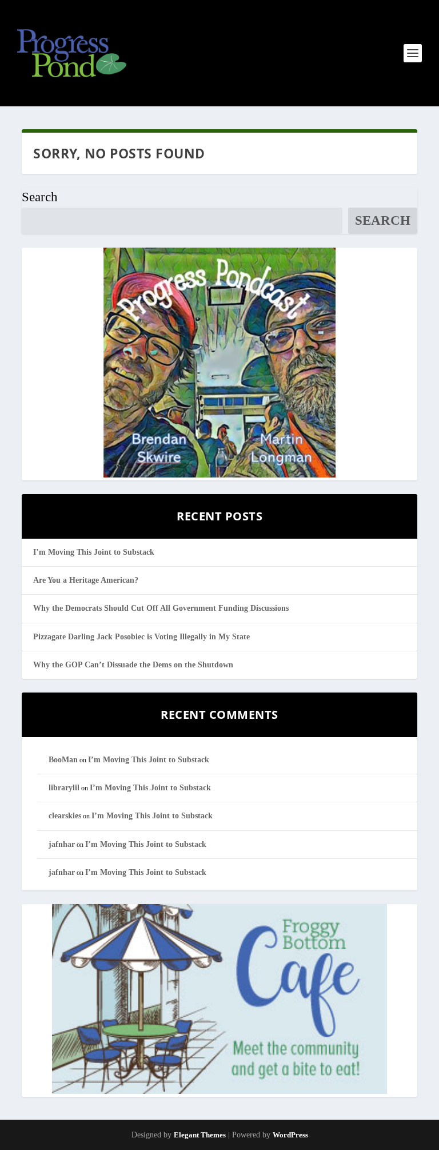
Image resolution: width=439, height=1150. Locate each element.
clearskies (65, 815)
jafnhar (62, 844)
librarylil (64, 787)
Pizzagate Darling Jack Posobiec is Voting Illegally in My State (141, 636)
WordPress (290, 1135)
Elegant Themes (200, 1135)
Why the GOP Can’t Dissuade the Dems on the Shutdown (133, 664)
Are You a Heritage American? (85, 580)
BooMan (63, 759)
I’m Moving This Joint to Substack (93, 552)
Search (40, 197)
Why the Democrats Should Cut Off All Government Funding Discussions (161, 608)
